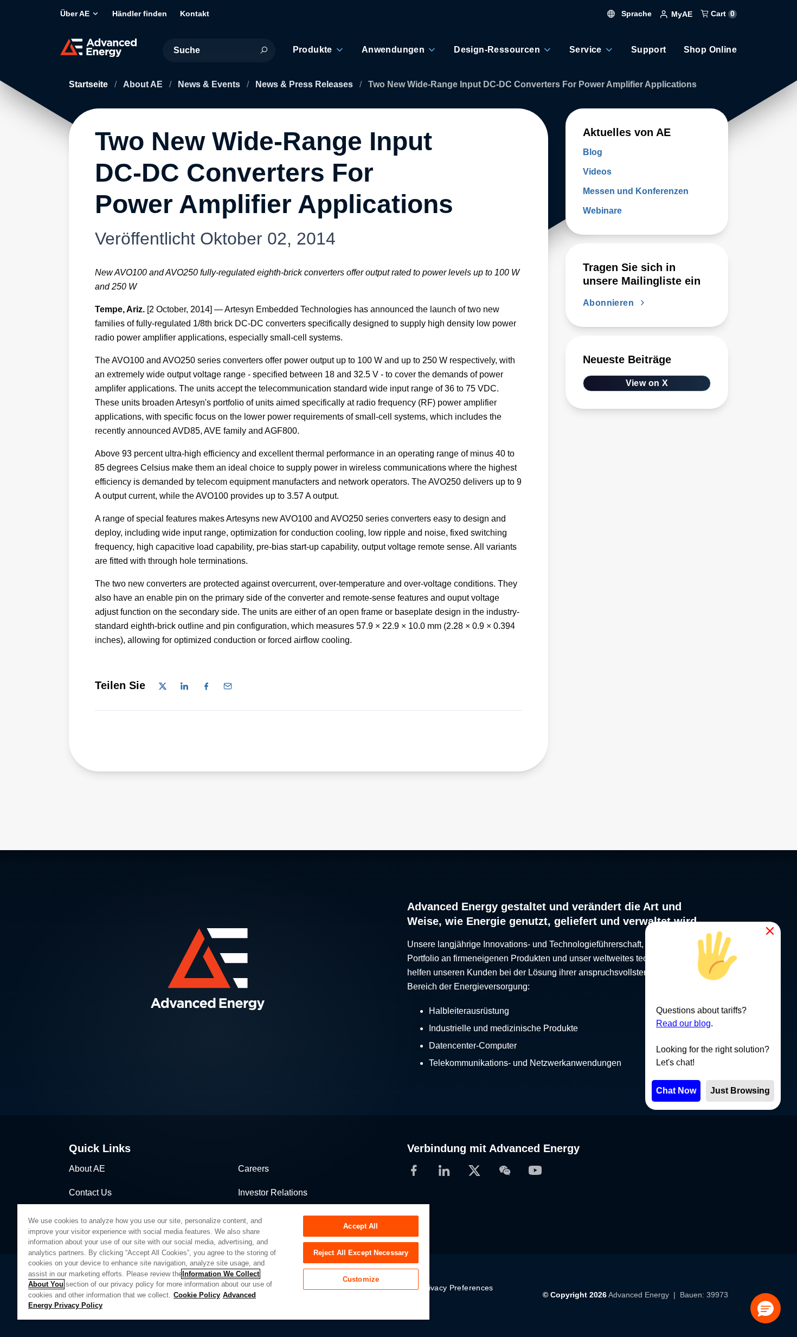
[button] (765, 1308)
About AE (144, 84)
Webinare (602, 210)
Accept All (360, 1226)
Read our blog (683, 1023)
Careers (253, 1168)
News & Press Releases (305, 84)
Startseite (89, 84)
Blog (592, 152)
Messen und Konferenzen (636, 191)
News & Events (210, 84)
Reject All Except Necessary (361, 1253)
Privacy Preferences (457, 1287)
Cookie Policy (196, 1295)
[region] (223, 1261)
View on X (647, 383)
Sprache (635, 13)
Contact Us (90, 1192)
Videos (597, 171)
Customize (361, 1279)
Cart (722, 13)
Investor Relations (272, 1192)
